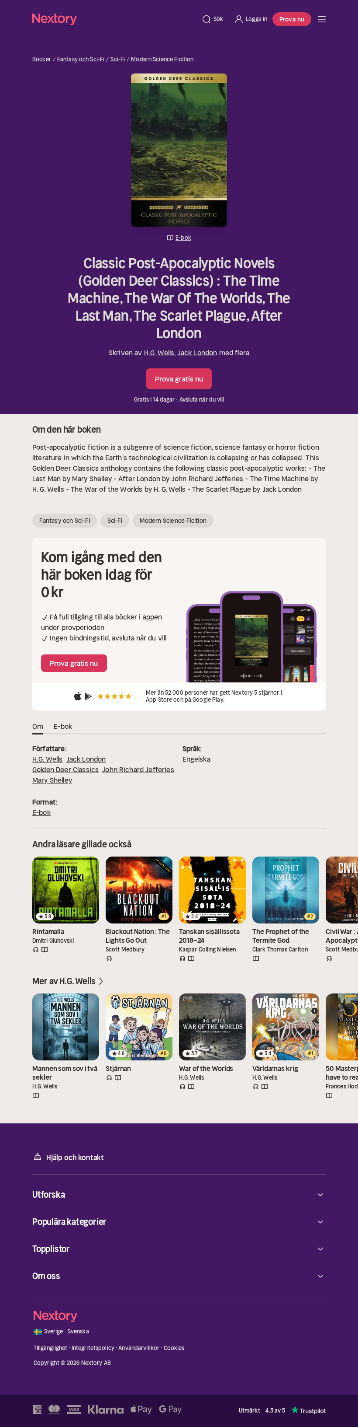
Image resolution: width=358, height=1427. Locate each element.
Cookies (174, 1348)
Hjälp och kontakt (75, 1157)
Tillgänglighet (51, 1348)
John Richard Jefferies (138, 769)
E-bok (41, 812)
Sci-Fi (117, 59)
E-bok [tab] (63, 726)
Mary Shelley (52, 780)
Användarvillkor (138, 1348)
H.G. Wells (159, 352)
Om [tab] (37, 726)
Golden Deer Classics (65, 769)
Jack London (197, 352)
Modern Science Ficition (162, 59)
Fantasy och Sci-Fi (80, 59)
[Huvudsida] (321, 19)
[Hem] (114, 19)
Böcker (41, 59)
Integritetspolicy (93, 1348)
